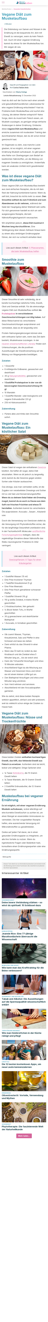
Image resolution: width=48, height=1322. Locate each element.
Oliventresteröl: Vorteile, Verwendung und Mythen (22, 1097)
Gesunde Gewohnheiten (22, 9)
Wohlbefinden (7, 9)
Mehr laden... (24, 1136)
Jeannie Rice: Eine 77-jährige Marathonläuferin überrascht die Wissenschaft (19, 936)
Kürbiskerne (18, 773)
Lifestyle (5, 1062)
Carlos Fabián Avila (20, 87)
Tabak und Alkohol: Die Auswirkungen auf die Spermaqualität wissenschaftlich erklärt (24, 1002)
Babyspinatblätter (17, 376)
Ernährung (6, 1093)
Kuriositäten (7, 931)
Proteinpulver (8, 313)
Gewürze (42, 467)
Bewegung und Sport (10, 965)
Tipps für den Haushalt (11, 1030)
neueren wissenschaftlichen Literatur (18, 344)
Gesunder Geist (8, 900)
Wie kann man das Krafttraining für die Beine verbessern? (23, 969)
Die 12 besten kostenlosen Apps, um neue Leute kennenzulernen (21, 1065)
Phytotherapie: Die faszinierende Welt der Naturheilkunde (22, 1128)
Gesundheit (6, 1124)
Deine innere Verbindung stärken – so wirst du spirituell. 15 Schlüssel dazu (22, 904)
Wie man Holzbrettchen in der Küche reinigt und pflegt (21, 1034)
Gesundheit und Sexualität (13, 996)
